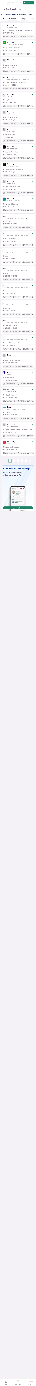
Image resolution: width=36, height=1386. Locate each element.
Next (30, 461)
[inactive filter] (3, 18)
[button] (18, 488)
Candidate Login (29, 3)
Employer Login (16, 3)
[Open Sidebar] (4, 3)
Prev (6, 461)
